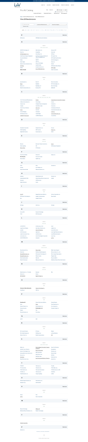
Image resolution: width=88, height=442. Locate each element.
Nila (52, 272)
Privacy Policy (42, 431)
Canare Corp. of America (24, 107)
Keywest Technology (39, 211)
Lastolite (21, 230)
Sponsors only (25, 26)
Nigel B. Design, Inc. (39, 275)
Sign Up (66, 9)
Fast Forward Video (23, 154)
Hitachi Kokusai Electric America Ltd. (42, 178)
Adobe (21, 59)
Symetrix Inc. (53, 359)
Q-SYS (21, 318)
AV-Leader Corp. (54, 55)
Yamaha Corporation (23, 422)
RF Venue (37, 331)
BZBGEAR (53, 87)
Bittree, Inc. (22, 85)
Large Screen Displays (24, 228)
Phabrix (21, 310)
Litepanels (37, 237)
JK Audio (52, 205)
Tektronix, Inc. (38, 365)
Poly (36, 310)
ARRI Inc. (37, 61)
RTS (52, 335)
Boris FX (37, 81)
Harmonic (22, 180)
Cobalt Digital (38, 113)
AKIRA (21, 67)
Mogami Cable (53, 255)
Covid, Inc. (53, 111)
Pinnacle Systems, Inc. (24, 312)
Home (21, 16)
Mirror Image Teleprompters (56, 253)
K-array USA (22, 211)
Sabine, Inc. (22, 347)
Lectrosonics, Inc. (23, 235)
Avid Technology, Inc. (55, 59)
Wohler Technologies (39, 410)
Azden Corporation (54, 69)
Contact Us (51, 9)
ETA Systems (38, 147)
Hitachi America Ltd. (39, 176)
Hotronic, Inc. (53, 176)
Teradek (52, 365)
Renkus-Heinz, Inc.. (23, 335)
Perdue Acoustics (23, 308)
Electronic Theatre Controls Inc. (41, 143)
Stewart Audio (53, 353)
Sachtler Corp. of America (24, 349)
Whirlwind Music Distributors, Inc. (26, 410)
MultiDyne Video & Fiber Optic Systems (58, 259)
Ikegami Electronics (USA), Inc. (41, 194)
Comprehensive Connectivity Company (58, 99)
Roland (52, 331)
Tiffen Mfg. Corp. (54, 367)
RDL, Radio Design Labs (24, 333)
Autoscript (53, 52)
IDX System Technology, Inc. (25, 196)
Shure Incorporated (39, 350)
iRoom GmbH (53, 196)
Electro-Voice (22, 147)
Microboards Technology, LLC (41, 253)
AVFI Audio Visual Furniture (56, 57)
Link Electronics (38, 233)
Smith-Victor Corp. (39, 354)
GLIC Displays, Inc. (39, 167)
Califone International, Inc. (25, 101)
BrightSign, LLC (38, 85)
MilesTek (37, 257)
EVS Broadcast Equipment (56, 145)
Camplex (21, 105)
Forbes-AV (38, 154)
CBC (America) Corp (23, 113)
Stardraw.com (53, 351)
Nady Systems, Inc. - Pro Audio (25, 272)
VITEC (21, 396)
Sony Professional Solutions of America (43, 358)
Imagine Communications (40, 196)
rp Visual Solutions (54, 333)
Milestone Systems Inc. (40, 259)
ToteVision (53, 371)
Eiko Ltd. (21, 143)
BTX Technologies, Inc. (55, 83)
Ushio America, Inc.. (39, 380)
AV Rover (53, 53)
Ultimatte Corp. (23, 382)
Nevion (37, 273)
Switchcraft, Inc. (54, 357)
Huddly (52, 178)
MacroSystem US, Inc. (24, 250)
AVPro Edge (53, 67)
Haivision (21, 176)
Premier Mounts (54, 302)
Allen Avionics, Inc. (39, 50)
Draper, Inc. (53, 129)
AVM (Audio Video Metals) (56, 65)
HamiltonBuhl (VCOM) (24, 178)
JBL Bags (21, 205)
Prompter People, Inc (55, 308)
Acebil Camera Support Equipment (26, 55)
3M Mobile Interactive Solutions (41, 37)
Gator (21, 165)
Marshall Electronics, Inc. (24, 253)
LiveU (52, 226)
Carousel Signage (23, 111)
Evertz (52, 143)
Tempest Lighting (39, 373)
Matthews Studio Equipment (41, 251)
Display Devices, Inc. (39, 127)
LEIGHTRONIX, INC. (24, 237)
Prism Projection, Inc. (55, 304)
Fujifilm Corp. (38, 158)
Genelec (21, 167)
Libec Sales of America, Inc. (40, 228)
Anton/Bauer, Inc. (39, 53)
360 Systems (22, 37)
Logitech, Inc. (53, 228)
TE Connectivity (23, 367)
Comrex (52, 101)
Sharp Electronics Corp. (24, 359)
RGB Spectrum (38, 333)
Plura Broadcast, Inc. (39, 306)
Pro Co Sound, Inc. (54, 306)
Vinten (21, 394)
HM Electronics (38, 180)
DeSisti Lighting (23, 129)
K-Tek (21, 213)
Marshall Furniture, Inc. (24, 255)
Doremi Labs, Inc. (39, 131)
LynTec (52, 237)
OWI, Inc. (37, 290)
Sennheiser (22, 357)
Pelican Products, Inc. (24, 306)
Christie (37, 99)
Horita (37, 182)
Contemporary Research (55, 107)
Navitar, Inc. (22, 273)
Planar (37, 304)
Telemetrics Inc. (38, 367)
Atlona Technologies (39, 63)
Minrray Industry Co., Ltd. (55, 251)
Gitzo (37, 165)
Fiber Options (22, 158)
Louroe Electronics (54, 230)
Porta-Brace (38, 312)
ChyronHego (38, 101)
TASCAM (22, 365)
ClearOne (37, 109)
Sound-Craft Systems (55, 347)
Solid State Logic (39, 356)
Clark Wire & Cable (39, 105)
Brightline (37, 83)
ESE (36, 145)
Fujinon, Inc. (53, 154)
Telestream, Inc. (38, 371)
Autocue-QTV (53, 50)
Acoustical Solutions (23, 57)
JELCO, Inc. (38, 205)
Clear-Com (38, 107)
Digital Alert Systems (24, 131)
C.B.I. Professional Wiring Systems (26, 99)
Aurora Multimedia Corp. (40, 68)
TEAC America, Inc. (23, 369)
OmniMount (22, 290)
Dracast (52, 127)
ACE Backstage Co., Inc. (24, 53)
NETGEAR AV (22, 275)
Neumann (37, 272)
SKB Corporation (39, 352)
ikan (21, 198)
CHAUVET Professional (24, 115)
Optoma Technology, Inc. (40, 288)
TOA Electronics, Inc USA (55, 369)
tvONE (52, 373)
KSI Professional (39, 213)
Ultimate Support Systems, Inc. (25, 380)
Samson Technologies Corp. (25, 351)
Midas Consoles (38, 255)
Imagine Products (39, 198)
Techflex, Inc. (22, 371)
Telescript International (40, 369)
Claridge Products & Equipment (41, 103)
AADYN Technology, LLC (24, 50)
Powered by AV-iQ (47, 431)
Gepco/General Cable (24, 169)
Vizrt (36, 394)
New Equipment (64, 13)
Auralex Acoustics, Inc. (40, 66)
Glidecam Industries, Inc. (40, 169)
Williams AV (38, 408)
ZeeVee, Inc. (22, 429)
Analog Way (38, 52)
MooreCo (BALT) (54, 257)
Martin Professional (23, 259)
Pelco (21, 304)
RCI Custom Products (24, 331)
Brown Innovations (54, 81)
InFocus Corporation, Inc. (55, 194)
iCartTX (21, 194)
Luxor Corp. (53, 235)
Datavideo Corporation (24, 127)
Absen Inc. (22, 52)
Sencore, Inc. (22, 355)
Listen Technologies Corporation (41, 235)
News (47, 9)
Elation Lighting (23, 145)
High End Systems (23, 182)
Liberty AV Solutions (39, 230)
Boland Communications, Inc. (25, 87)
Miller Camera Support (55, 250)
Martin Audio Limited (24, 257)
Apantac (37, 59)
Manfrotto (22, 251)
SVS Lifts (52, 355)
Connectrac (53, 105)
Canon (21, 109)
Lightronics (38, 231)
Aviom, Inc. (53, 61)
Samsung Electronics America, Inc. (26, 353)
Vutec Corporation (39, 396)
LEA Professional (23, 231)
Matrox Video (38, 250)
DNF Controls (38, 129)
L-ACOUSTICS (22, 226)
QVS (36, 318)
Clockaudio (38, 111)
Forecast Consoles (39, 156)
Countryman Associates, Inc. (56, 109)
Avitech (52, 63)
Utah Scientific (38, 382)
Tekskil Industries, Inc (24, 373)
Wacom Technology (23, 408)
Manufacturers (56, 13)
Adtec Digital (22, 61)
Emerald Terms (38, 431)
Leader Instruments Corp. (24, 233)
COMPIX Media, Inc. (39, 115)
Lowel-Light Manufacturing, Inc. (57, 231)
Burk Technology (54, 85)
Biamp (21, 83)
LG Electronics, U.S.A (39, 226)
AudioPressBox (38, 65)
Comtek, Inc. (53, 103)
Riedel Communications (40, 335)
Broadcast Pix (38, 87)
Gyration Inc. (53, 165)
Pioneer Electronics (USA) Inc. (41, 302)
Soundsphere (53, 349)
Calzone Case (22, 103)
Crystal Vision (53, 115)
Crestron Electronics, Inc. (55, 113)
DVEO (52, 131)
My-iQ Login (60, 9)
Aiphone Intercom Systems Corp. (26, 63)
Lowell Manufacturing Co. (55, 233)
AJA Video (22, 65)
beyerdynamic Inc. (23, 81)
